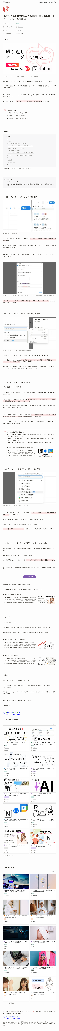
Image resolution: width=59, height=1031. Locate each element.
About (45, 2)
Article (41, 2)
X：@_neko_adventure (13, 692)
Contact (50, 2)
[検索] (55, 2)
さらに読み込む (9, 855)
